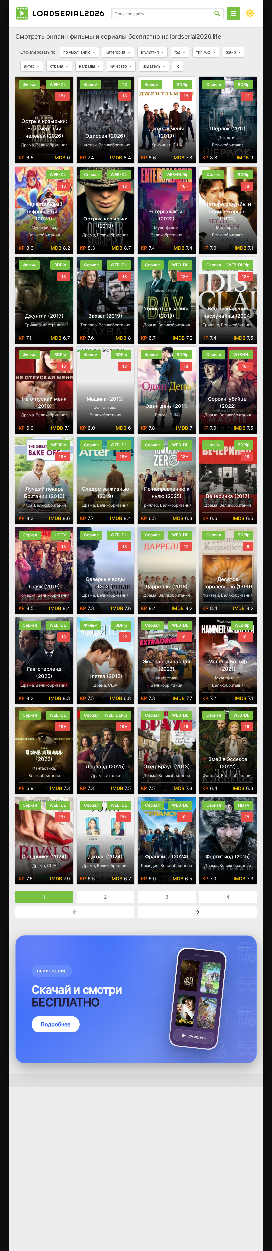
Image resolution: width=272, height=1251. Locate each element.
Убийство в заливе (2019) (167, 312)
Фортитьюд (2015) (228, 856)
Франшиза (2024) (166, 856)
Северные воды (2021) (105, 583)
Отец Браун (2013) (166, 766)
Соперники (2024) (44, 856)
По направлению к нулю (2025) (166, 492)
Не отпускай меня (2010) (44, 402)
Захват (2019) (105, 316)
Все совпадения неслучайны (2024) (227, 312)
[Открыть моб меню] (233, 13)
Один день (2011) (166, 406)
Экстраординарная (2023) (166, 665)
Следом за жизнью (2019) (105, 492)
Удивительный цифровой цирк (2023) (44, 211)
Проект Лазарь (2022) (44, 755)
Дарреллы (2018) (166, 586)
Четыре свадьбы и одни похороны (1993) (228, 211)
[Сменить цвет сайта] (250, 13)
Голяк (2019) (44, 586)
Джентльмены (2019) (166, 132)
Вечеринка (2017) (228, 496)
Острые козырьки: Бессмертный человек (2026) (44, 128)
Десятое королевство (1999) (227, 583)
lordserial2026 (68, 13)
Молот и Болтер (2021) (227, 665)
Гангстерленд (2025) (44, 672)
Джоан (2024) (105, 856)
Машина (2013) (105, 399)
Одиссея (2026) (105, 136)
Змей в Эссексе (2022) (227, 763)
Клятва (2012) (105, 676)
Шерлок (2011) (228, 128)
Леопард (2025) (105, 766)
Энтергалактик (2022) (166, 215)
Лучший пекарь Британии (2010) (44, 492)
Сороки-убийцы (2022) (228, 402)
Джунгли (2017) (44, 316)
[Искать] (217, 13)
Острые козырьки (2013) (105, 222)
